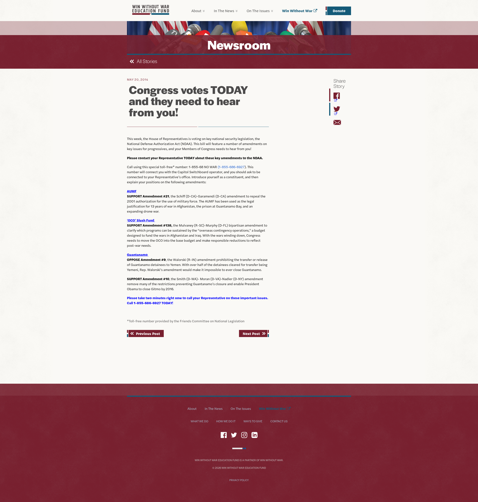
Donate (339, 10)
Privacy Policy (239, 480)
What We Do (199, 421)
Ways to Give (252, 421)
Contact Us (279, 421)
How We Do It (225, 421)
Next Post (251, 333)
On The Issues (258, 10)
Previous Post (148, 333)
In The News (224, 10)
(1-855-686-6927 (231, 166)
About (196, 10)
